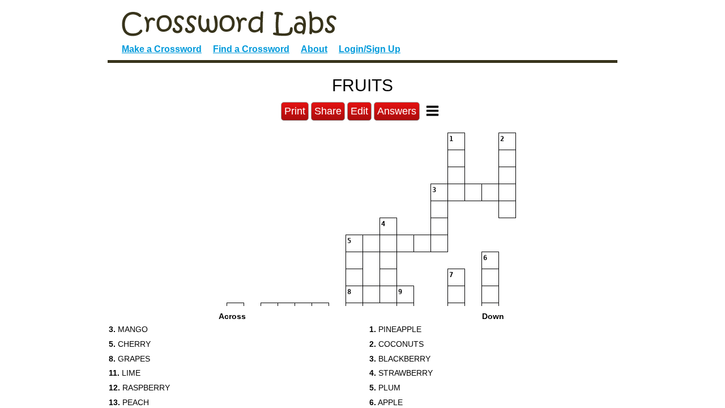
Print (294, 111)
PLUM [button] (384, 387)
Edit (359, 111)
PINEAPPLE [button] (395, 329)
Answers (396, 111)
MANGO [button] (128, 329)
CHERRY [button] (130, 343)
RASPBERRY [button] (139, 387)
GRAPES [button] (129, 358)
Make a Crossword (162, 49)
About (314, 49)
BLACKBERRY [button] (399, 358)
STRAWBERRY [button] (401, 372)
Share (328, 111)
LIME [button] (124, 372)
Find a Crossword (251, 49)
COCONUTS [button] (396, 343)
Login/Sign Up (369, 49)
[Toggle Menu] (432, 111)
